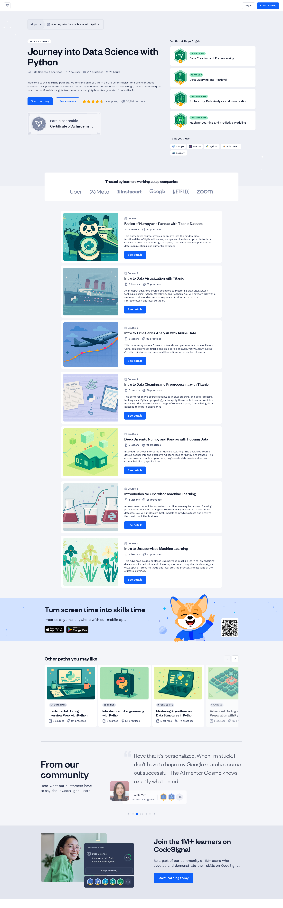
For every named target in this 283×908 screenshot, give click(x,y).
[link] (7, 5)
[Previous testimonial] (128, 814)
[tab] (133, 814)
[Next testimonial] (154, 814)
